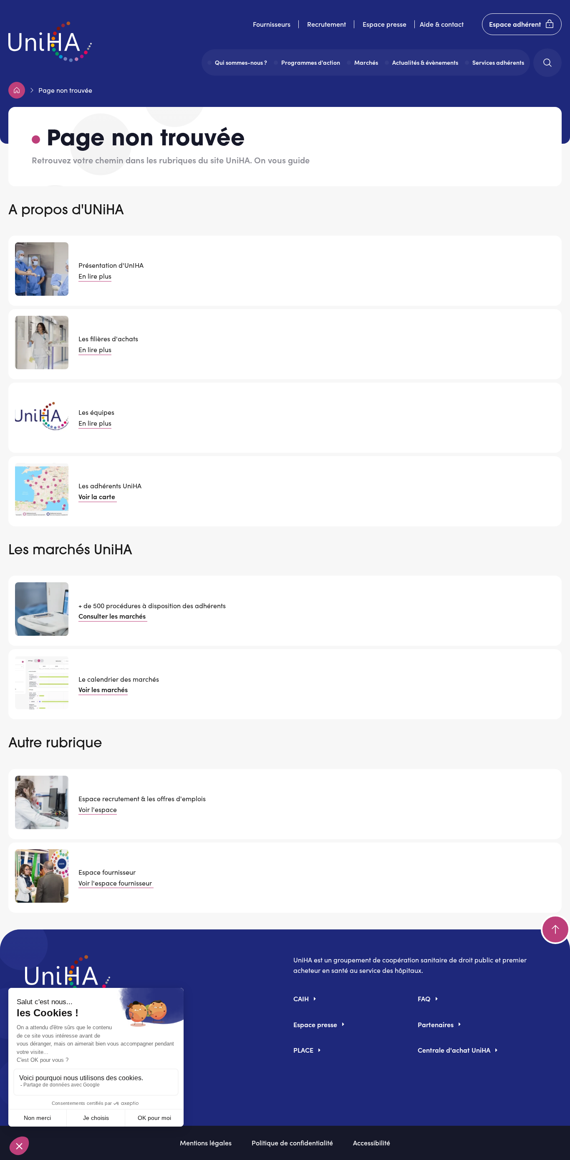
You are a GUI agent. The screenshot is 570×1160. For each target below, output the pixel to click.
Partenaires (436, 1024)
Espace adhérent (515, 23)
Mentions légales (206, 1142)
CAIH (301, 998)
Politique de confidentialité (292, 1142)
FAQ (424, 998)
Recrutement (326, 23)
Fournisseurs (271, 23)
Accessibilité (371, 1142)
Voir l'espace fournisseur (116, 882)
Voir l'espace (97, 809)
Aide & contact (442, 23)
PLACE (303, 1049)
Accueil (16, 90)
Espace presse (384, 23)
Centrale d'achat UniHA (454, 1049)
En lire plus (94, 276)
